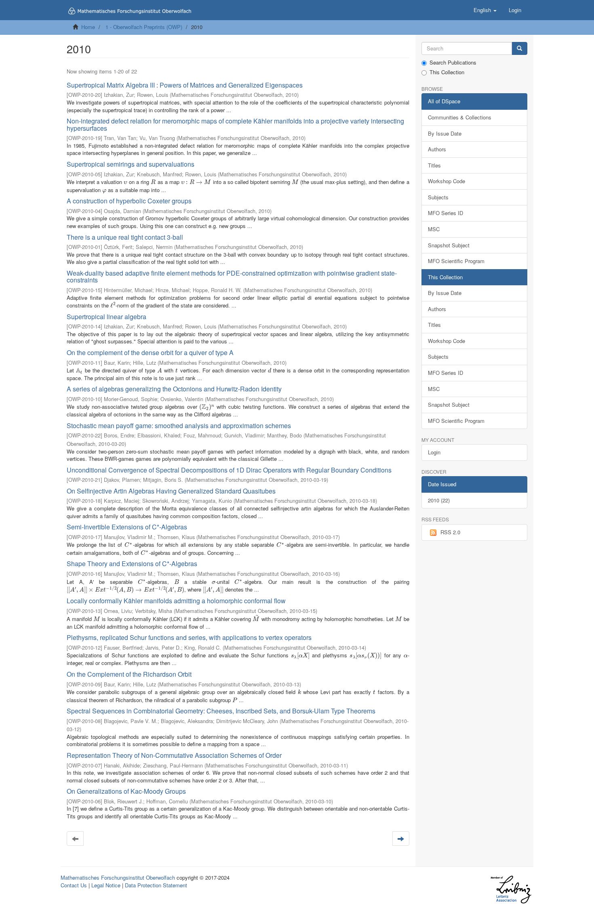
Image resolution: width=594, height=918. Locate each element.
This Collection (447, 72)
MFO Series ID (445, 213)
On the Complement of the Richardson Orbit (129, 674)
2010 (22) (439, 500)
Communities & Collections (459, 117)
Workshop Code (446, 181)
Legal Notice (105, 885)
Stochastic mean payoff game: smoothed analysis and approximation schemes (179, 425)
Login (434, 452)
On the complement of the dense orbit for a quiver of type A (150, 352)
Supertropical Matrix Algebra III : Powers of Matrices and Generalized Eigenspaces (185, 85)
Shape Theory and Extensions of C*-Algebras (132, 563)
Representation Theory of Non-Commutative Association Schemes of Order (174, 755)
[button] (485, 10)
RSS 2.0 (450, 532)
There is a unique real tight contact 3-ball (125, 237)
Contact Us (74, 885)
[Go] (519, 48)
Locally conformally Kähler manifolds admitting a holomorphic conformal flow (176, 600)
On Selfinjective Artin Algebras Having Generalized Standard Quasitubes (171, 491)
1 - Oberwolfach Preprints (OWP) (143, 27)
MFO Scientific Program (456, 261)
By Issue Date (444, 133)
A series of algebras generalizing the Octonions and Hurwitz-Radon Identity (174, 388)
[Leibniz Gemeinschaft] (510, 889)
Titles (434, 165)
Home (88, 27)
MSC (434, 229)
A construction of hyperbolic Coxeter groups (129, 200)
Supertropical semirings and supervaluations (130, 164)
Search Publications (453, 62)
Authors (437, 149)
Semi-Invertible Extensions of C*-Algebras (127, 526)
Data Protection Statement (156, 885)
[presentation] (125, 182)
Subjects (438, 197)
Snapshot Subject (449, 245)
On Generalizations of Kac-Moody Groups (126, 791)
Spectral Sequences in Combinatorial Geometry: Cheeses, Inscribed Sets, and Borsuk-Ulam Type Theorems (221, 710)
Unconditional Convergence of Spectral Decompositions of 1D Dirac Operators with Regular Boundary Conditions (229, 470)
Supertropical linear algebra (106, 316)
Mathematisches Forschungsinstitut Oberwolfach (118, 877)
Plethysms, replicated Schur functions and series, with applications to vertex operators (189, 637)
